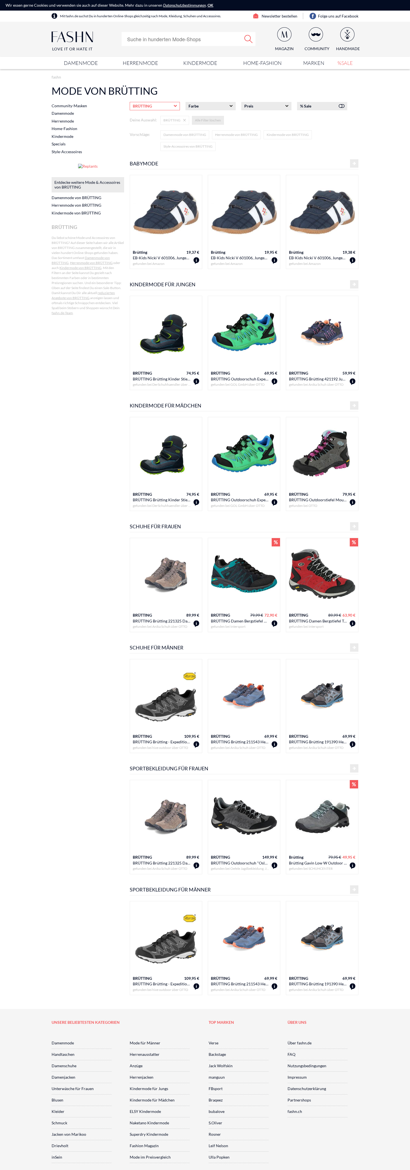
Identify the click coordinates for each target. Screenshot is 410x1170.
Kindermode (200, 63)
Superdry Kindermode (149, 1134)
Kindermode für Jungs (149, 1088)
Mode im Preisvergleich (150, 1157)
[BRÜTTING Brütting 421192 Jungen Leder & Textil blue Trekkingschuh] (352, 381)
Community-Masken (69, 105)
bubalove (217, 1111)
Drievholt (60, 1145)
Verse (213, 1042)
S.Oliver (215, 1122)
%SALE (345, 63)
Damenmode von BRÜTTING (184, 135)
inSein (57, 1157)
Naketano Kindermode (149, 1122)
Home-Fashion (262, 63)
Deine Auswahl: (143, 120)
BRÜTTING (142, 373)
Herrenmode (140, 63)
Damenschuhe (64, 1065)
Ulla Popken (219, 1157)
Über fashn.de (300, 1042)
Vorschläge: (140, 134)
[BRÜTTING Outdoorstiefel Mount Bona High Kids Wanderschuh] (352, 502)
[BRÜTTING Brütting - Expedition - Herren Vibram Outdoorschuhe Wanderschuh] (196, 744)
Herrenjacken (141, 1077)
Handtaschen (63, 1054)
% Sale (305, 106)
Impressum (297, 1077)
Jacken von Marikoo (69, 1134)
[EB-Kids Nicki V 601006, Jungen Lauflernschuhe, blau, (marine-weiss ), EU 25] (274, 260)
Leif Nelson (218, 1145)
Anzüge (136, 1065)
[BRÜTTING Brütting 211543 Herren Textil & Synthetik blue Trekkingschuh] (274, 744)
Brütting (140, 252)
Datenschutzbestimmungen (184, 5)
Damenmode (81, 63)
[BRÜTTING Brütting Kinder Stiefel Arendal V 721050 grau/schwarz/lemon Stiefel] (196, 381)
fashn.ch (295, 1111)
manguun (217, 1077)
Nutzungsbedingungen (307, 1065)
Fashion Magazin (144, 1145)
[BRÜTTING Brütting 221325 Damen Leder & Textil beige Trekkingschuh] (196, 624)
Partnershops (299, 1100)
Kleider (58, 1111)
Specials (59, 143)
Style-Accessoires (67, 151)
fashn (56, 77)
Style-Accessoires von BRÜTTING (188, 146)
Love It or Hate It (72, 49)
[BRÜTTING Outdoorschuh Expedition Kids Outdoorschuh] (274, 381)
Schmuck (59, 1122)
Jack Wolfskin (221, 1065)
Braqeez (216, 1100)
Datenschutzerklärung (307, 1088)
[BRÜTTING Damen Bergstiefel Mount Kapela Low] (274, 624)
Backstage (217, 1054)
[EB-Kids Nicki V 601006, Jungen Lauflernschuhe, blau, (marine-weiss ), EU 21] (352, 260)
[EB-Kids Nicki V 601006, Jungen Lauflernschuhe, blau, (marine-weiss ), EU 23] (196, 260)
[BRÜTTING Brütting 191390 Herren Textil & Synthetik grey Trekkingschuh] (352, 744)
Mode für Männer (145, 1042)
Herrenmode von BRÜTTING (236, 135)
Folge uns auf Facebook (338, 16)
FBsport (216, 1088)
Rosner (215, 1134)
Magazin (284, 48)
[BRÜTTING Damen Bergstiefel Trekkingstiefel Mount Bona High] (352, 624)
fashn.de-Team (62, 313)
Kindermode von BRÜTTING (288, 135)
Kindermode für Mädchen (152, 1100)
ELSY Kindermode (145, 1111)
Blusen (57, 1100)
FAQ (291, 1054)
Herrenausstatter (145, 1054)
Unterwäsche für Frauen (73, 1088)
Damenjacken (63, 1077)
